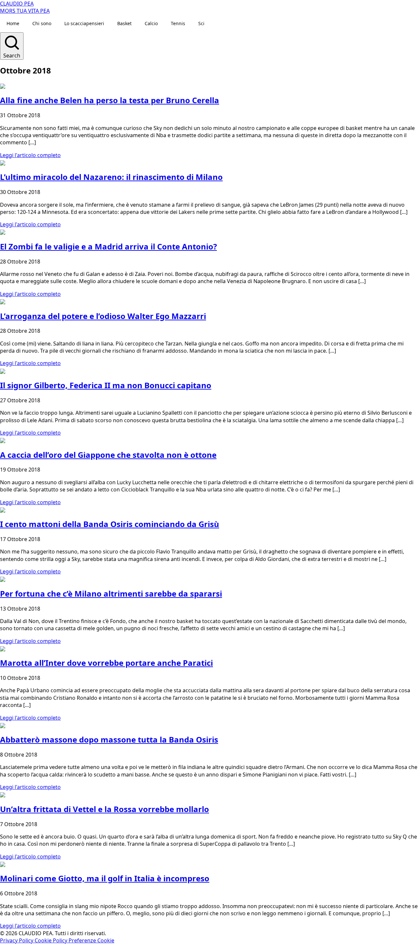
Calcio (151, 23)
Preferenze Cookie (91, 940)
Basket (124, 23)
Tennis (178, 23)
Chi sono (41, 23)
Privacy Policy (17, 940)
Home (13, 23)
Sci (201, 23)
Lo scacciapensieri (84, 23)
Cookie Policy (52, 940)
